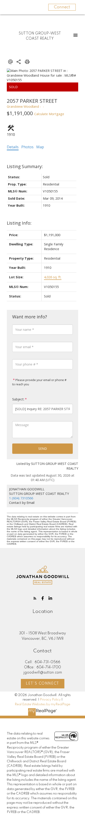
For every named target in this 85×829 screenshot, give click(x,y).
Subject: (18, 399)
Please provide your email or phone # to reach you (39, 382)
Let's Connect (42, 683)
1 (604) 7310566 (21, 498)
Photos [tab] (27, 146)
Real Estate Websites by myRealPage (42, 704)
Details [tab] (13, 146)
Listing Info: (19, 223)
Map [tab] (40, 146)
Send (42, 448)
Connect (62, 7)
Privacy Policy (50, 699)
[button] (35, 598)
